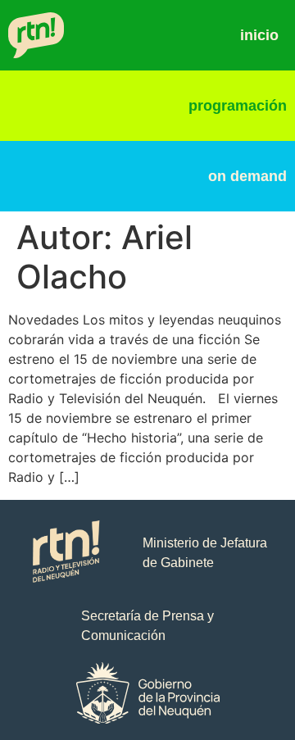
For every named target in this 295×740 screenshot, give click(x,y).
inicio (259, 35)
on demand (247, 176)
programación (237, 106)
